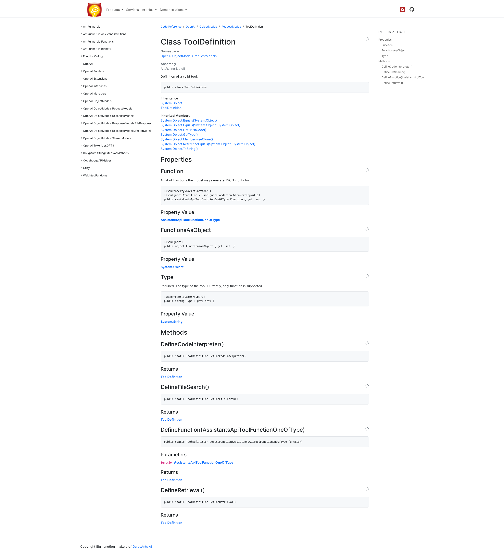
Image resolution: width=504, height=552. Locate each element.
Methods (384, 61)
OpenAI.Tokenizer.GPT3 (98, 145)
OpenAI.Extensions (95, 78)
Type (385, 56)
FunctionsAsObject (394, 50)
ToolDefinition (171, 377)
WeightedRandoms (95, 175)
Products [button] (113, 10)
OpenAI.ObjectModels (97, 101)
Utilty (86, 168)
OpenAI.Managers (94, 93)
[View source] (367, 39)
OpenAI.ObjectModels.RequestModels (107, 108)
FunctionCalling (93, 56)
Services (132, 10)
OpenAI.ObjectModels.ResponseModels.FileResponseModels (122, 123)
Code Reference (171, 26)
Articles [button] (148, 10)
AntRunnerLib (91, 26)
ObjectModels (208, 26)
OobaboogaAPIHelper (97, 160)
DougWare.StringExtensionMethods (106, 153)
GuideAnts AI (142, 546)
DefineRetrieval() (392, 82)
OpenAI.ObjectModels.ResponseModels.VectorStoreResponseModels (127, 130)
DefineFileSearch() (393, 72)
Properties (385, 39)
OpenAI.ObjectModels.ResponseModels (108, 115)
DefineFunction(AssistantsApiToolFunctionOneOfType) (416, 77)
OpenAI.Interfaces (95, 86)
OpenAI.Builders (93, 71)
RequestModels (231, 26)
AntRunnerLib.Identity (97, 48)
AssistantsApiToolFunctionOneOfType (190, 220)
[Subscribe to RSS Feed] (402, 9)
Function (387, 45)
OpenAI (88, 63)
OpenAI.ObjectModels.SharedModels (107, 138)
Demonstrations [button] (172, 10)
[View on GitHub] (412, 9)
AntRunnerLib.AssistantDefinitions (104, 34)
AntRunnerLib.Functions (98, 41)
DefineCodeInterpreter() (397, 66)
